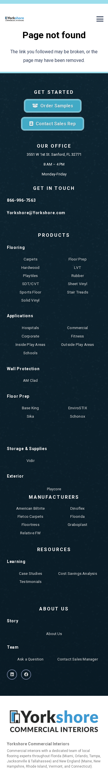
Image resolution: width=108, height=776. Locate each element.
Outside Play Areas (77, 344)
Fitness (77, 336)
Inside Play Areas (30, 344)
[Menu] (100, 19)
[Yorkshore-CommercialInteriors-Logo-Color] (14, 19)
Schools (30, 353)
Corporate (30, 336)
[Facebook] (26, 674)
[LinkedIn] (12, 674)
